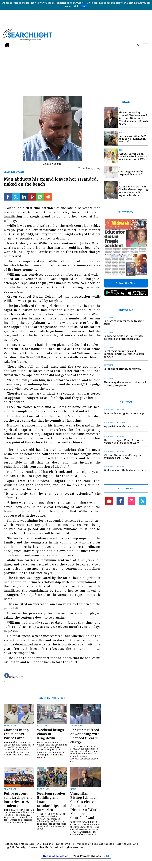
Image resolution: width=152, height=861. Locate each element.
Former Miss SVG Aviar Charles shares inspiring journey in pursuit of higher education (133, 190)
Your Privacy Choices (87, 855)
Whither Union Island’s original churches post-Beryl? (123, 456)
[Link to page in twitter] (16, 197)
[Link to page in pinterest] (32, 197)
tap (145, 44)
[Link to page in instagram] (131, 501)
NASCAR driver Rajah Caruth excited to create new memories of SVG (132, 157)
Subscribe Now (126, 283)
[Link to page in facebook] (8, 197)
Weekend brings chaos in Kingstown (50, 734)
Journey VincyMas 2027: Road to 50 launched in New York (133, 139)
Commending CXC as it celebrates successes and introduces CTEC (124, 337)
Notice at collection (55, 855)
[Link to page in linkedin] (24, 197)
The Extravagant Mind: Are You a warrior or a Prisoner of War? (123, 441)
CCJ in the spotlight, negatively (122, 369)
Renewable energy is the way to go (124, 413)
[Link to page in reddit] (48, 197)
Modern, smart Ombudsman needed (125, 470)
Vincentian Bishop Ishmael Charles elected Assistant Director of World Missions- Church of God (85, 806)
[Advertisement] (76, 71)
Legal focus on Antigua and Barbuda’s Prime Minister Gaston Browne (124, 354)
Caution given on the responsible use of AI (131, 173)
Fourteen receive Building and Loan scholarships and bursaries (51, 802)
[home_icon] (7, 44)
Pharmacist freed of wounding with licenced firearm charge (85, 736)
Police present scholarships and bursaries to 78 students (18, 800)
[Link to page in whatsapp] (40, 197)
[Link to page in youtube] (109, 501)
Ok (84, 6)
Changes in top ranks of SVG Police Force (16, 734)
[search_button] (138, 44)
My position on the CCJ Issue (121, 426)
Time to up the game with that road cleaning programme (125, 384)
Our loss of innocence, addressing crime (124, 322)
